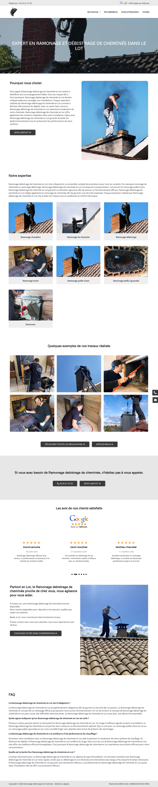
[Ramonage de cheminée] (78, 217)
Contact (146, 12)
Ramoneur (31, 324)
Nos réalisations (111, 12)
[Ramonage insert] (31, 261)
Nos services (92, 12)
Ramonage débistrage (126, 237)
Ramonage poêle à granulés (126, 280)
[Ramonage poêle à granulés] (126, 261)
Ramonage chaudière (31, 237)
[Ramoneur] (31, 305)
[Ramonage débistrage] (126, 217)
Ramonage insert (31, 280)
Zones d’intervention (130, 12)
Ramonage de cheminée (78, 237)
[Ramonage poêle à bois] (78, 261)
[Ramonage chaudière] (31, 217)
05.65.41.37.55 (25, 3)
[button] (72, 574)
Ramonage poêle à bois (78, 280)
